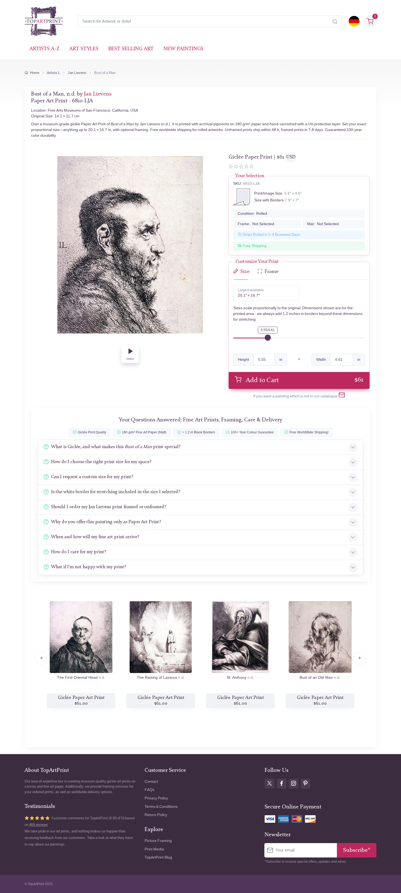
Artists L (53, 73)
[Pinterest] (305, 783)
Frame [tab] (272, 271)
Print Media (154, 849)
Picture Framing (158, 840)
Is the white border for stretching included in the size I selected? (115, 492)
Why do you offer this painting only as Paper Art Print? (106, 522)
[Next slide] (359, 658)
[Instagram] (293, 783)
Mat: (323, 224)
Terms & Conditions (161, 806)
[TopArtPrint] (44, 21)
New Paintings (183, 49)
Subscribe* (356, 850)
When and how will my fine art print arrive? (95, 537)
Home (34, 73)
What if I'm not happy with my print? (88, 567)
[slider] (268, 338)
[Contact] (342, 396)
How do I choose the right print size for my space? (101, 462)
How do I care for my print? (78, 552)
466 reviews (38, 825)
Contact (151, 781)
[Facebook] (281, 783)
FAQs (149, 789)
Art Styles (83, 49)
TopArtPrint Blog (158, 857)
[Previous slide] (41, 658)
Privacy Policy (156, 798)
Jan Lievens (77, 73)
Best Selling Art (131, 49)
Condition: (252, 213)
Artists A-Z (44, 49)
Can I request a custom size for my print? (92, 477)
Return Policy (156, 814)
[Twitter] (269, 783)
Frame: (256, 224)
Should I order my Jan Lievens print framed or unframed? (108, 507)
